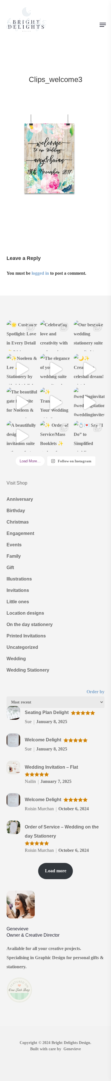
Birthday (16, 510)
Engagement (20, 533)
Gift (10, 567)
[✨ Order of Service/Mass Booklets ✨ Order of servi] (55, 436)
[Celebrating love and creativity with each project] (55, 335)
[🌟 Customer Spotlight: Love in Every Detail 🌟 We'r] (22, 335)
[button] (103, 25)
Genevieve (72, 1049)
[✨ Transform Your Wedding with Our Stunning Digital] (55, 402)
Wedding (16, 658)
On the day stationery (30, 624)
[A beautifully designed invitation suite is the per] (22, 436)
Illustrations (19, 579)
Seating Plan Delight (47, 712)
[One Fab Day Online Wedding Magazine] (19, 1005)
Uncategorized (22, 647)
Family (14, 556)
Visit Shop (17, 483)
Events (14, 544)
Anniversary (20, 499)
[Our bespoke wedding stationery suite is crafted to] (89, 335)
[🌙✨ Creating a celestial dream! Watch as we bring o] (89, 369)
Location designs (25, 613)
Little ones (18, 601)
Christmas (18, 522)
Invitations (18, 590)
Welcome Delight (43, 739)
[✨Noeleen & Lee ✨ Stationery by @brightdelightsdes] (22, 369)
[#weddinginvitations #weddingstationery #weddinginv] (89, 402)
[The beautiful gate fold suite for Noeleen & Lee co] (22, 402)
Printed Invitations (26, 635)
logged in (40, 273)
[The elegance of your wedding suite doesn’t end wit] (55, 369)
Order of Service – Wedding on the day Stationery (62, 831)
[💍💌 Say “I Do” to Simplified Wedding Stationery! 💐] (89, 436)
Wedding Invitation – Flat (51, 767)
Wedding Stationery (28, 670)
